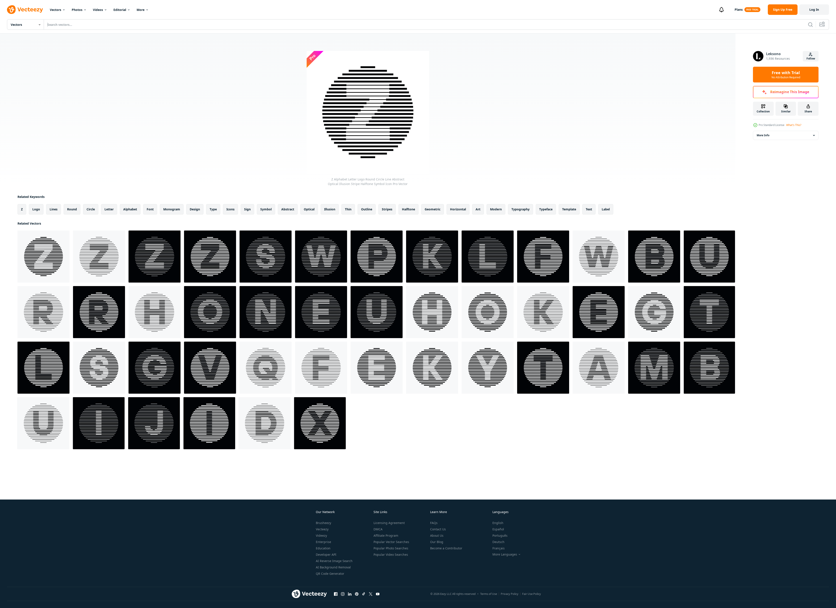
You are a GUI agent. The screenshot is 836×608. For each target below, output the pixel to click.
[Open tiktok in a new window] (363, 594)
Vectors (55, 10)
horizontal (458, 209)
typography (520, 209)
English (497, 523)
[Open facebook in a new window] (335, 594)
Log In (814, 9)
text (589, 209)
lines (53, 209)
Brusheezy (323, 523)
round (72, 209)
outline (366, 209)
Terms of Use (488, 594)
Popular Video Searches (391, 554)
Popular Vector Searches (391, 542)
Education (323, 548)
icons (230, 209)
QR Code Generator (330, 573)
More (140, 10)
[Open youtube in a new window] (377, 594)
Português (500, 535)
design (195, 209)
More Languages (504, 554)
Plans (739, 9)
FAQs (434, 523)
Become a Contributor (446, 548)
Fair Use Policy (531, 594)
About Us (436, 535)
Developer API (326, 554)
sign (247, 209)
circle (91, 209)
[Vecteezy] (25, 9)
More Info (763, 135)
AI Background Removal (333, 567)
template (569, 209)
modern (496, 209)
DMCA (378, 529)
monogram (171, 209)
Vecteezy (322, 529)
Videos (98, 10)
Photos (77, 10)
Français (498, 548)
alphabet (130, 209)
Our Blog (436, 542)
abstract (287, 209)
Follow (810, 58)
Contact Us (438, 529)
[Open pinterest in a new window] (356, 594)
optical (309, 209)
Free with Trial (786, 74)
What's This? (793, 125)
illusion (329, 209)
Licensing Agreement (389, 523)
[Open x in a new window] (370, 594)
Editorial (119, 10)
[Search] (810, 24)
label (606, 209)
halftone (408, 209)
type (213, 209)
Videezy (321, 535)
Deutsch (498, 542)
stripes (387, 209)
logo (36, 209)
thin (348, 209)
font (150, 209)
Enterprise (323, 542)
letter (109, 209)
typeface (546, 209)
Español (498, 529)
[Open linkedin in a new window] (349, 594)
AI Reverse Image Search (334, 561)
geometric (432, 209)
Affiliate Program (386, 535)
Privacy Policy (509, 594)
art (478, 209)
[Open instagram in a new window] (342, 594)
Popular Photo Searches (391, 548)
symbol (266, 209)
